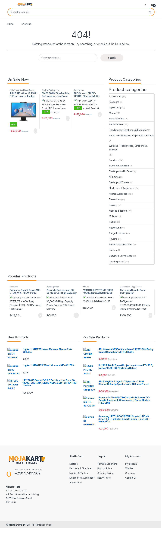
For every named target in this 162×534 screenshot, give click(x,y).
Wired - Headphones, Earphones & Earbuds (131, 135)
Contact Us (131, 477)
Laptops (113, 205)
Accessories (115, 96)
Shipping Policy (105, 473)
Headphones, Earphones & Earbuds (127, 130)
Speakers (114, 160)
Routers (113, 238)
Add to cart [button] (35, 131)
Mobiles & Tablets (118, 210)
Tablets (113, 221)
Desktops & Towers (119, 182)
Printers (113, 250)
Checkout (130, 473)
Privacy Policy (104, 468)
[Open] (10, 4)
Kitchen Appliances (50, 90)
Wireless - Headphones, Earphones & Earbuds (128, 147)
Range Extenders (118, 233)
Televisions (79, 90)
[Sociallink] (7, 508)
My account (131, 463)
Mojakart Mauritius (19, 524)
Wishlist (129, 468)
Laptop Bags (115, 107)
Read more (76, 315)
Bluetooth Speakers (119, 165)
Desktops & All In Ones (22, 91)
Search (150, 12)
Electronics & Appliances (121, 188)
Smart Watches (116, 118)
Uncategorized (116, 261)
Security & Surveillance (121, 255)
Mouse (112, 113)
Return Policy (104, 477)
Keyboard (114, 102)
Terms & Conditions (107, 463)
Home (10, 23)
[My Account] (146, 4)
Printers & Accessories (120, 244)
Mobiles (113, 216)
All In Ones (14, 90)
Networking (115, 227)
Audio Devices (116, 124)
